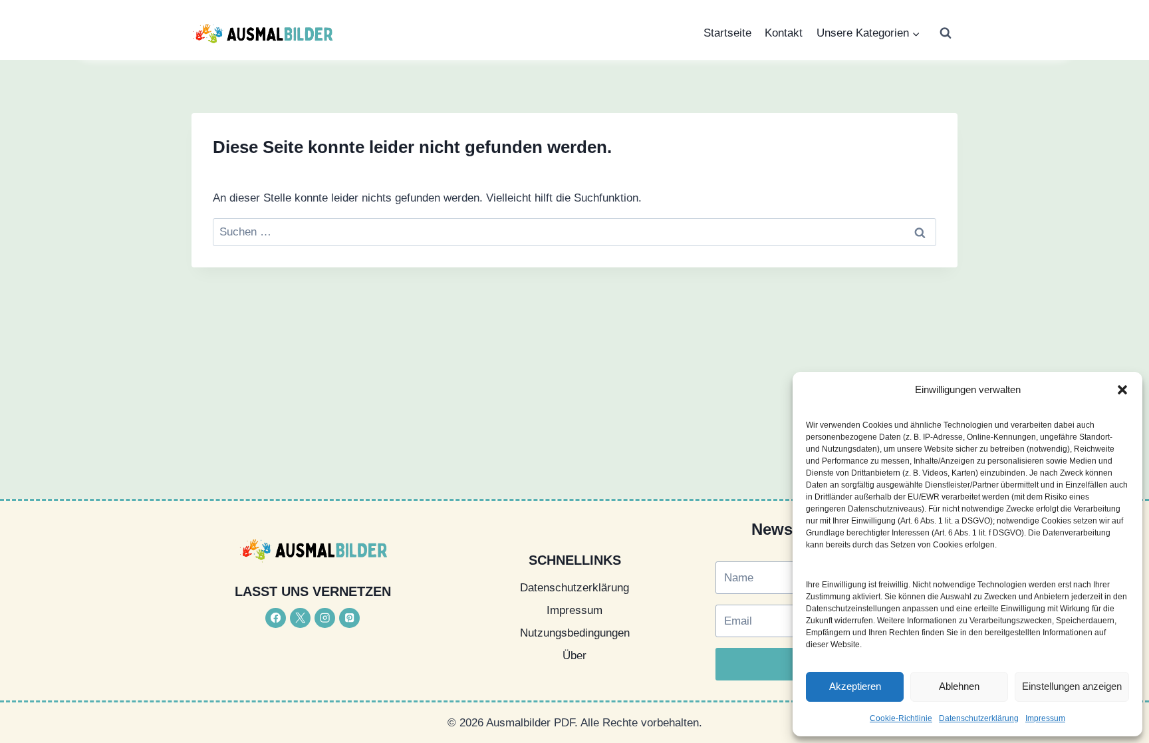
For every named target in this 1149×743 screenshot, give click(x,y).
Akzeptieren (855, 686)
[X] (300, 618)
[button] (1122, 389)
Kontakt (784, 33)
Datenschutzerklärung (979, 718)
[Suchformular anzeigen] (946, 33)
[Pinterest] (349, 618)
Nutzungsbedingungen (575, 633)
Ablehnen (959, 686)
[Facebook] (275, 618)
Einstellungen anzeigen (1072, 686)
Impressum (1045, 718)
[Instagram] (325, 618)
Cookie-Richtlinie (901, 718)
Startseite (727, 33)
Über (574, 655)
